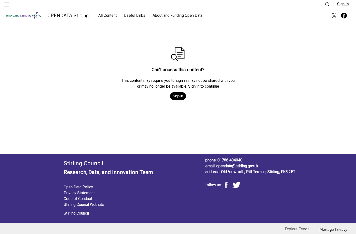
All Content (107, 15)
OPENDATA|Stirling (68, 15)
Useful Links (134, 15)
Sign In (343, 4)
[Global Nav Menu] (6, 4)
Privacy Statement (79, 193)
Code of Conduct (78, 198)
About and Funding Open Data (177, 15)
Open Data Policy (78, 187)
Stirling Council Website (84, 204)
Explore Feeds (297, 229)
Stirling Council (76, 213)
